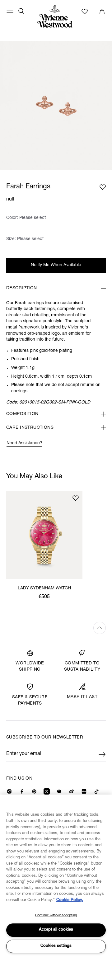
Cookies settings (56, 946)
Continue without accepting (56, 915)
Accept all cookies (56, 930)
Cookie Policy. (69, 900)
